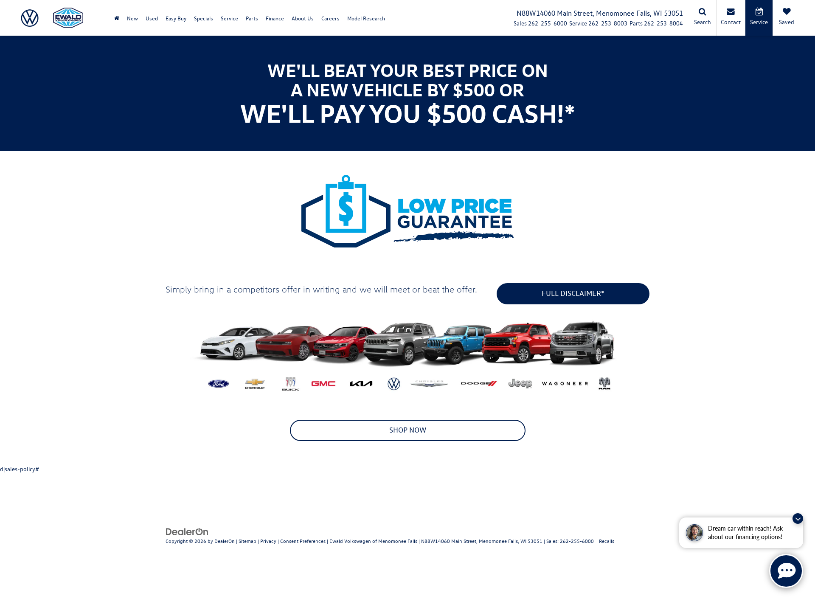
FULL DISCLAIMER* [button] (573, 293)
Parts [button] (252, 18)
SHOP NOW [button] (407, 429)
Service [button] (229, 18)
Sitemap (247, 540)
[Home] (116, 18)
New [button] (132, 18)
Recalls (606, 540)
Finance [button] (275, 18)
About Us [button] (303, 18)
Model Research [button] (366, 18)
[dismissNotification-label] (798, 518)
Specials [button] (203, 18)
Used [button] (152, 18)
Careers (330, 18)
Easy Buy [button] (176, 18)
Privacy (268, 540)
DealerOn (224, 540)
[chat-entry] (786, 571)
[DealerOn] (187, 531)
